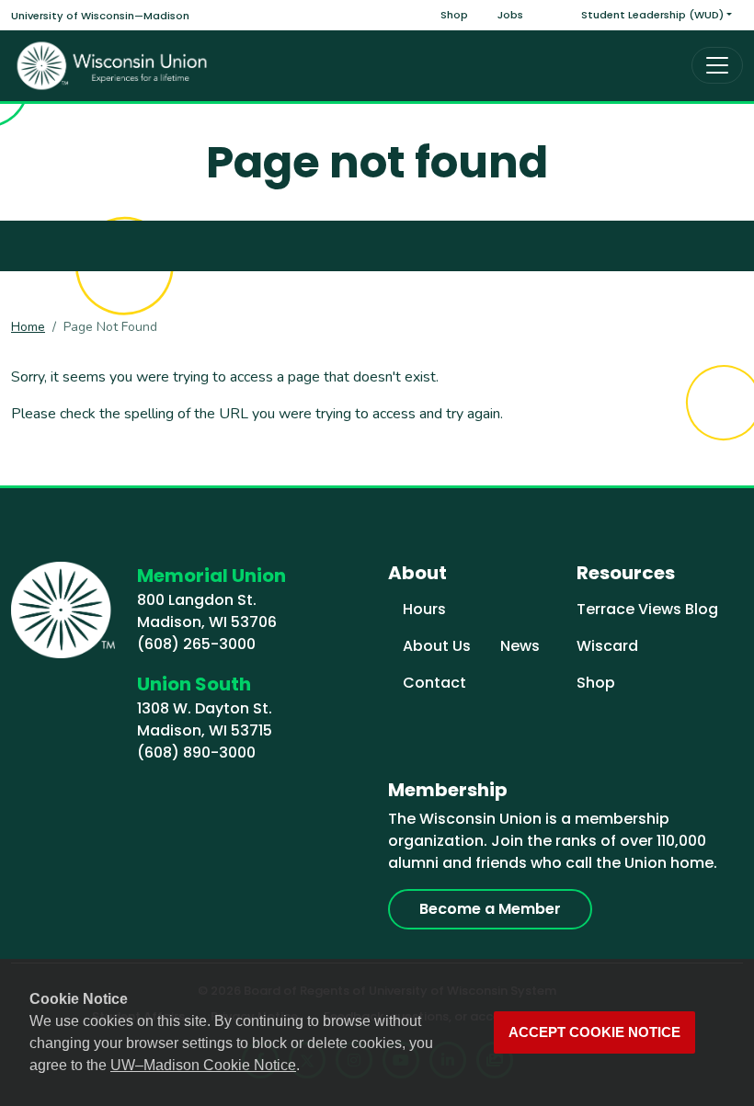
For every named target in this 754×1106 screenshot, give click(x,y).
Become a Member (490, 908)
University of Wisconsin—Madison (100, 15)
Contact (434, 682)
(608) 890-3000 (196, 752)
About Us (437, 645)
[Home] (112, 65)
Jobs (510, 14)
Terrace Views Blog (647, 609)
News (520, 645)
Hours (424, 609)
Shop (454, 14)
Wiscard (607, 645)
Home (28, 327)
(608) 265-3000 (196, 644)
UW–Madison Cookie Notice (203, 1065)
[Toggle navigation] (717, 65)
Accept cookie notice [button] (594, 1032)
